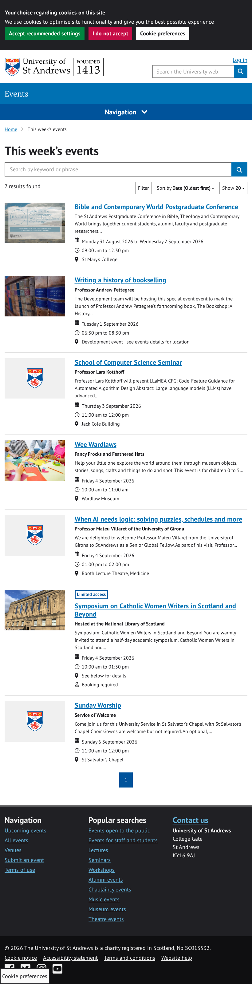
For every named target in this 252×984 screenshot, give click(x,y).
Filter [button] (143, 188)
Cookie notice (21, 957)
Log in (240, 59)
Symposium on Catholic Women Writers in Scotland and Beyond (155, 609)
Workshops (102, 869)
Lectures (98, 850)
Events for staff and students (123, 840)
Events (16, 93)
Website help (176, 957)
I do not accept (110, 33)
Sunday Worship (98, 705)
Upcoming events (25, 830)
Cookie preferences (162, 33)
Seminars (100, 859)
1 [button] (126, 780)
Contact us (190, 820)
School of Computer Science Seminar (128, 362)
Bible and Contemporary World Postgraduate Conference (156, 206)
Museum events (107, 909)
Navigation (121, 112)
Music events (104, 899)
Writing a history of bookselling (120, 280)
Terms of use (20, 869)
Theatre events (106, 918)
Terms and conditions (129, 957)
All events (16, 840)
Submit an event (24, 859)
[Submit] (239, 169)
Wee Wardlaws (95, 444)
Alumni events (106, 879)
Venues (13, 850)
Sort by (184, 188)
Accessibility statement (70, 957)
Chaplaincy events (110, 889)
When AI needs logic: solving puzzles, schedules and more (158, 519)
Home (11, 129)
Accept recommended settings (45, 33)
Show (231, 188)
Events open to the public (119, 830)
